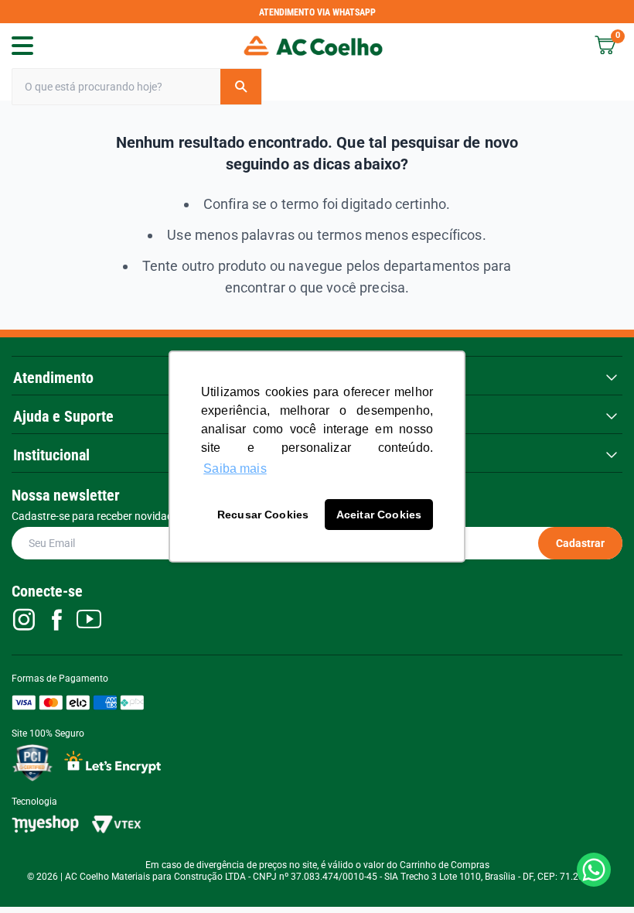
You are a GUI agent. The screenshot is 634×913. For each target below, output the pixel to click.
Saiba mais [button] (235, 468)
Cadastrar (580, 543)
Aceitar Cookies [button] (378, 514)
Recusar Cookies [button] (262, 514)
